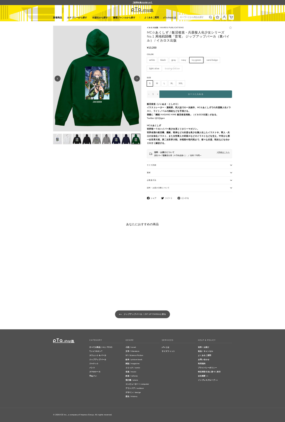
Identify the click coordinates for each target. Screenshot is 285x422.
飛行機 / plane (132, 380)
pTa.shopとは (169, 17)
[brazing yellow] (80, 293)
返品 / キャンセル (205, 351)
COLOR (150, 54)
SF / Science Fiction (134, 355)
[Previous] (58, 79)
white (152, 60)
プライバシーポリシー (207, 368)
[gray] (62, 293)
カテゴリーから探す (77, 17)
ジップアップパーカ (97, 359)
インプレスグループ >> (208, 380)
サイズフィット (168, 351)
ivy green (196, 60)
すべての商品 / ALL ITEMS (100, 347)
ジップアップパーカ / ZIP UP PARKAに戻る (144, 314)
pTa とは (165, 347)
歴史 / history (131, 396)
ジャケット (94, 363)
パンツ (92, 368)
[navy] (65, 293)
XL (172, 83)
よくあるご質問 (151, 17)
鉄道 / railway (132, 376)
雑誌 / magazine (133, 363)
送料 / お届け (203, 347)
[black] (58, 293)
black (163, 60)
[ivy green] (69, 293)
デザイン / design (133, 392)
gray (173, 60)
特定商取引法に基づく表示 (209, 372)
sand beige (212, 60)
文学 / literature (132, 351)
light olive (154, 68)
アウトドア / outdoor (135, 388)
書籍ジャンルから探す (124, 17)
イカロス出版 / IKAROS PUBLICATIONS (165, 27)
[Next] (137, 79)
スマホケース (95, 372)
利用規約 (202, 363)
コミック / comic (133, 368)
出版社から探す (100, 17)
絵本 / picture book (134, 359)
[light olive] (76, 293)
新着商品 (57, 17)
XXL (181, 83)
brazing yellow (172, 68)
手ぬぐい (93, 376)
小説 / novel (131, 347)
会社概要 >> (203, 376)
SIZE (149, 78)
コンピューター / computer (137, 384)
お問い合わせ (203, 359)
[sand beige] (73, 293)
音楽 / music (131, 372)
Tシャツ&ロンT (95, 351)
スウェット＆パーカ (97, 355)
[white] (54, 293)
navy (183, 60)
